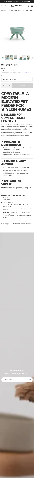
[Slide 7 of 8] (28, 57)
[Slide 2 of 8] (7, 57)
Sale (31, 10)
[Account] (28, 6)
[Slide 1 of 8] (3, 57)
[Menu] (2, 6)
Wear (19, 10)
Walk (15, 10)
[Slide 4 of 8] (15, 57)
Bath (27, 10)
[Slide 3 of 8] (11, 57)
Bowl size (4, 76)
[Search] (5, 6)
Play (23, 10)
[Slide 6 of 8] (24, 57)
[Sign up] (30, 379)
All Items (3, 10)
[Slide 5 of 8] (20, 57)
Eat (12, 10)
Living (8, 10)
